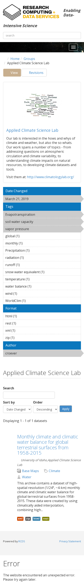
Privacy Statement (70, 541)
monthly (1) (29, 243)
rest (46, 518)
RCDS (21, 541)
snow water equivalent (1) (38, 272)
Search (8, 388)
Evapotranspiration (41, 215)
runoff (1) (26, 265)
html (36, 518)
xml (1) (21, 330)
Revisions (35, 72)
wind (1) (23, 293)
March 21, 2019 (39, 199)
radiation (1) (30, 257)
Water (26, 477)
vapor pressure (39, 229)
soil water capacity (39, 222)
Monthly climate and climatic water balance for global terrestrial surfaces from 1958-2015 (47, 444)
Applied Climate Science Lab (32, 130)
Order (38, 402)
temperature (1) (35, 279)
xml (20, 518)
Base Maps (30, 471)
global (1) (25, 236)
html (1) (23, 316)
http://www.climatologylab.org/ (50, 177)
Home (15, 58)
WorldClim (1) (32, 300)
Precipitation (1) (35, 250)
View (15, 73)
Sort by (9, 402)
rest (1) (22, 323)
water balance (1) (37, 286)
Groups (29, 58)
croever (27, 353)
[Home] (31, 12)
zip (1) (20, 337)
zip (28, 518)
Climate (54, 471)
